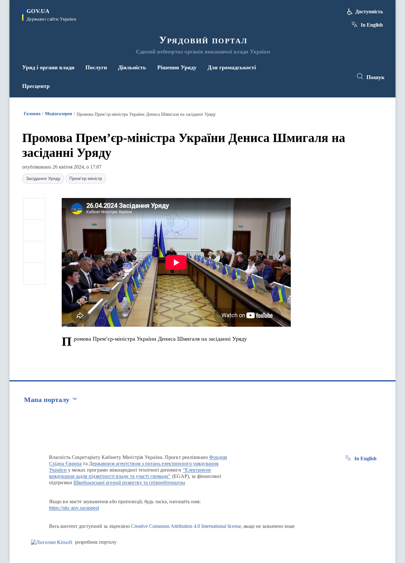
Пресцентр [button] (36, 86)
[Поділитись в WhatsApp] (34, 252)
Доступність (369, 11)
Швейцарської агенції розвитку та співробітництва (129, 482)
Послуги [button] (96, 67)
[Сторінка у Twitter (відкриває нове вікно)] (330, 76)
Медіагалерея (58, 113)
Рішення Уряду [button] (176, 67)
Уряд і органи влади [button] (48, 67)
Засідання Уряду (43, 178)
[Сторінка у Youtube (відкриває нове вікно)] (342, 76)
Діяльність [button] (132, 67)
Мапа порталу (46, 400)
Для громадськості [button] (232, 67)
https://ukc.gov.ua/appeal (74, 507)
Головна (32, 113)
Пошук (375, 77)
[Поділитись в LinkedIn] (34, 273)
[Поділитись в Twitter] (34, 230)
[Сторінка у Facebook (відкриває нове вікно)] (318, 76)
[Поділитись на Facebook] (34, 209)
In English (372, 25)
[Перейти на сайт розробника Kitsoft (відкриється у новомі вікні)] (51, 542)
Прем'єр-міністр (85, 178)
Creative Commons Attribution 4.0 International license (186, 526)
